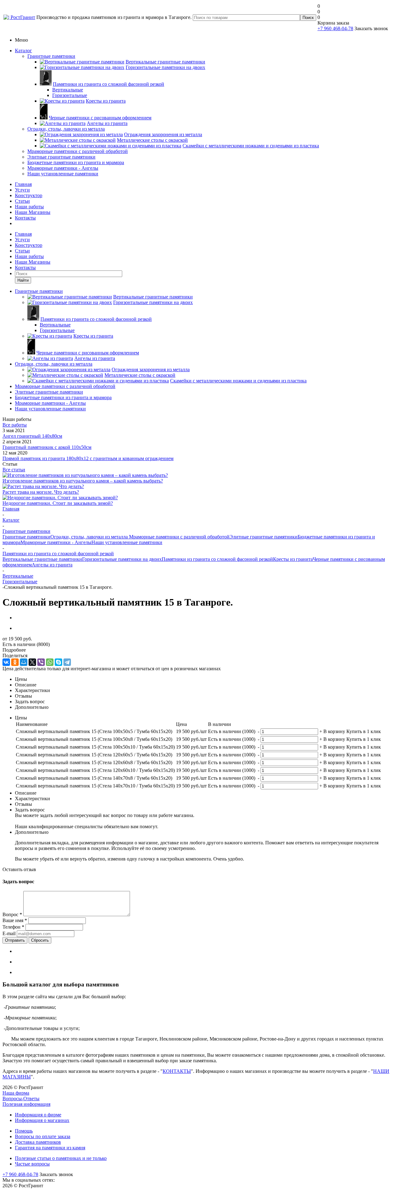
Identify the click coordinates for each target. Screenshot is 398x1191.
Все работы (14, 424)
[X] (32, 662)
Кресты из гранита (293, 559)
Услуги (22, 189)
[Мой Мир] (23, 662)
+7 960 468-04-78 (335, 28)
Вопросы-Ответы (20, 1098)
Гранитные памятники (51, 56)
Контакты (25, 217)
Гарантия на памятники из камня (50, 1147)
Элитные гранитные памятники (61, 156)
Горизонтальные (19, 581)
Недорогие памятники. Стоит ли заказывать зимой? (57, 503)
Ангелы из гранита (52, 564)
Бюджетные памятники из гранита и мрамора (75, 162)
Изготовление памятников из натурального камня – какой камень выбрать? (82, 480)
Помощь (24, 1130)
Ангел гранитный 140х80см (32, 436)
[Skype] (58, 662)
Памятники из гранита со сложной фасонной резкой (217, 559)
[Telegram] (67, 662)
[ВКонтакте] (6, 662)
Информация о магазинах (42, 1120)
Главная (23, 184)
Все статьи (13, 469)
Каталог (23, 50)
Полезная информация (26, 1104)
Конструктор (28, 195)
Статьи (22, 201)
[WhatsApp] (49, 662)
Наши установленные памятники (62, 173)
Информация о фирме (38, 1114)
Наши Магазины (32, 212)
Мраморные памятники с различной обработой (77, 151)
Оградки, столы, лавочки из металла (66, 129)
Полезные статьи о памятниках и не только (61, 1158)
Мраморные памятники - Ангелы (62, 168)
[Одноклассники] (15, 662)
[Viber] (41, 662)
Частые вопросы (32, 1163)
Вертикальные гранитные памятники (42, 559)
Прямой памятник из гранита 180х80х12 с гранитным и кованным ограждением (88, 458)
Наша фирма (15, 1093)
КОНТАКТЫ (177, 1071)
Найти (23, 280)
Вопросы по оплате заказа (42, 1136)
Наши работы (29, 206)
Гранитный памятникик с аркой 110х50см (46, 447)
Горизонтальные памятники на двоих (122, 559)
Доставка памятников (38, 1142)
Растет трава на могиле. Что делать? (40, 492)
